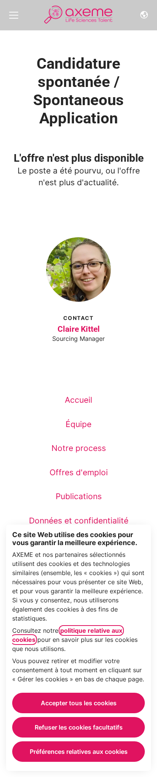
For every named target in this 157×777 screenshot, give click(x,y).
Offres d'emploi (79, 472)
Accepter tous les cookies (79, 703)
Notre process (78, 448)
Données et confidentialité (78, 520)
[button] (144, 15)
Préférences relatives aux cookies (79, 751)
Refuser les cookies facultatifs (79, 727)
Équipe (78, 424)
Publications (79, 496)
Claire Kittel (79, 329)
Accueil (78, 400)
